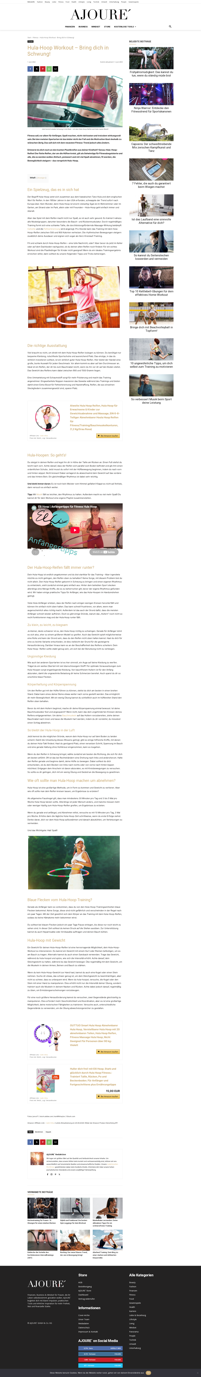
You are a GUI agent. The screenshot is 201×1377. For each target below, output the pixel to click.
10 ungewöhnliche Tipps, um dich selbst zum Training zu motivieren (151, 365)
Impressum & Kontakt (88, 1331)
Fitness (35, 37)
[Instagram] (51, 1174)
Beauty (132, 1282)
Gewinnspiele (135, 1303)
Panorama (134, 1331)
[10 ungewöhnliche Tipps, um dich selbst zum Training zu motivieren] (151, 349)
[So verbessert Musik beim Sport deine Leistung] (151, 385)
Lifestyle (133, 1319)
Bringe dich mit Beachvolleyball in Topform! (151, 329)
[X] (36, 69)
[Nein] (197, 1373)
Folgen (118, 1354)
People (132, 1335)
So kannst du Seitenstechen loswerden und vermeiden (151, 257)
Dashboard (83, 1294)
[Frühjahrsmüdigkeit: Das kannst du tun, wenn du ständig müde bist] (151, 58)
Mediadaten (83, 1323)
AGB (80, 1282)
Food (131, 1299)
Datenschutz (84, 1327)
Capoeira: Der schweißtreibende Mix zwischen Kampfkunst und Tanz (151, 147)
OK (148, 1373)
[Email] (55, 69)
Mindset (132, 1327)
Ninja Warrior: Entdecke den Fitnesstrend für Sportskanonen (151, 109)
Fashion (132, 1286)
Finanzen (133, 1290)
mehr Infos (44, 436)
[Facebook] (30, 69)
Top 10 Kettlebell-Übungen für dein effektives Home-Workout (151, 293)
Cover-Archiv (84, 1315)
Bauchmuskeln (69, 715)
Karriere (132, 1311)
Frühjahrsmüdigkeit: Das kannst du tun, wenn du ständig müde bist (151, 73)
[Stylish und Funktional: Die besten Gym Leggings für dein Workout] (75, 1208)
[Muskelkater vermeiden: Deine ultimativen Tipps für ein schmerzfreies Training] (108, 1208)
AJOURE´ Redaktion (56, 1154)
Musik (39, 494)
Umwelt (132, 1344)
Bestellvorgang (85, 1286)
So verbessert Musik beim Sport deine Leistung (151, 401)
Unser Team (83, 1319)
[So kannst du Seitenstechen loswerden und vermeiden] (151, 241)
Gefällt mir (115, 1348)
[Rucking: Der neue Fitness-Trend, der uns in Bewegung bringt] (75, 1240)
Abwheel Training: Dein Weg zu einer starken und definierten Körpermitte (105, 1255)
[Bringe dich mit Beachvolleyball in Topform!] (151, 313)
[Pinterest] (43, 69)
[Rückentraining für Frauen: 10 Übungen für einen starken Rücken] (42, 1208)
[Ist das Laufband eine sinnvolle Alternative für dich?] (151, 205)
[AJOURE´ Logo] (100, 14)
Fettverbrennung (52, 229)
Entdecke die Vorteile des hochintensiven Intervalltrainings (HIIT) (40, 1255)
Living (131, 1323)
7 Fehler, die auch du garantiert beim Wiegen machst (151, 185)
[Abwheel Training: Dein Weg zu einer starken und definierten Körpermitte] (108, 1240)
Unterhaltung (135, 1348)
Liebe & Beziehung (137, 1315)
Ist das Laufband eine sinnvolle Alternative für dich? (151, 221)
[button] (170, 26)
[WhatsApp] (49, 69)
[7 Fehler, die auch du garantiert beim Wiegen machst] (151, 169)
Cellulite (31, 229)
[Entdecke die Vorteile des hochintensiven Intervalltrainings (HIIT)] (42, 1240)
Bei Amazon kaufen (109, 436)
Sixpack (48, 1132)
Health (132, 1307)
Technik (132, 1340)
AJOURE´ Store (84, 1290)
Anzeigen (41, 178)
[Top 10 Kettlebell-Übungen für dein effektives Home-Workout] (151, 277)
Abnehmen (39, 1132)
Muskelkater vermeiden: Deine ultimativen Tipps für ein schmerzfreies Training (105, 1223)
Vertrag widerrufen (86, 1299)
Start (29, 37)
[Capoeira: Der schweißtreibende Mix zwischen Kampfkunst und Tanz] (151, 130)
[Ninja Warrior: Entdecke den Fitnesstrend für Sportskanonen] (151, 94)
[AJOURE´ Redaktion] (37, 1164)
